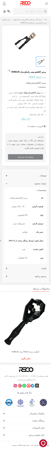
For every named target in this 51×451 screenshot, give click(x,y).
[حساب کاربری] (4, 3)
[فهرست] (46, 3)
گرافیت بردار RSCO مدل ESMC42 (25, 352)
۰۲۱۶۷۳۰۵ (34, 376)
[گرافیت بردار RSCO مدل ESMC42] (25, 321)
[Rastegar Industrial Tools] (25, 3)
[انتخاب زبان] (4, 11)
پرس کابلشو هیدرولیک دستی (29, 93)
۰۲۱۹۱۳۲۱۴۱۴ (23, 376)
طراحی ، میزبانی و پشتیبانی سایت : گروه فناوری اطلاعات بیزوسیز (30, 445)
